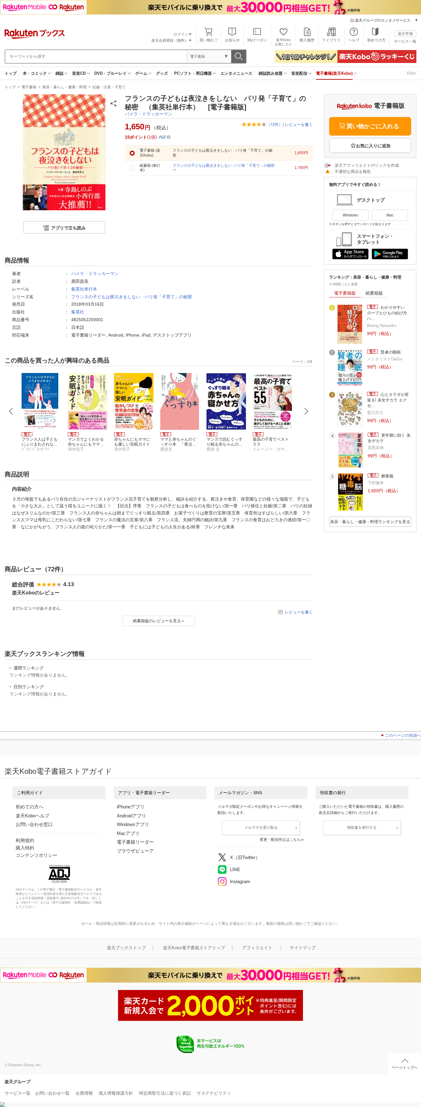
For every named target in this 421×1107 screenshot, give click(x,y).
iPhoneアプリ (131, 806)
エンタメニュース (236, 73)
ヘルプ (353, 40)
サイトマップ (303, 947)
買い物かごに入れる (372, 126)
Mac (390, 215)
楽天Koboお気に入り (283, 42)
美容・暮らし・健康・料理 (64, 87)
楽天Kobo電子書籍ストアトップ (194, 947)
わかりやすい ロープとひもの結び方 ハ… (389, 313)
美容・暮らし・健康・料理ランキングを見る (370, 521)
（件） (274, 124)
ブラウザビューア (135, 850)
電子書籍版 (345, 293)
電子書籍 (29, 87)
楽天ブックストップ (126, 947)
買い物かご (208, 40)
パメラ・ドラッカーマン (148, 113)
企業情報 (84, 1093)
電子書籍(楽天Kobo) (334, 73)
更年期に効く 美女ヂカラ (389, 438)
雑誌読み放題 (271, 73)
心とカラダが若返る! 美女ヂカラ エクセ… (388, 400)
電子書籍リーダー (135, 842)
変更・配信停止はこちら (280, 839)
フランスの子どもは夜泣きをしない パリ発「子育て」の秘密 (131, 296)
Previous (11, 411)
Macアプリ (128, 833)
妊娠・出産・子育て (109, 87)
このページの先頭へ (403, 735)
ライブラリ (331, 40)
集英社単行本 (84, 289)
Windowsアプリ (133, 824)
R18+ (411, 73)
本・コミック (35, 73)
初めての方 (376, 40)
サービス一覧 (405, 41)
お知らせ (232, 40)
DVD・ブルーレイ (110, 73)
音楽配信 (299, 73)
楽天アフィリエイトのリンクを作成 (367, 165)
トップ (11, 73)
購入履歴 (307, 40)
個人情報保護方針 (116, 1093)
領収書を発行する (362, 827)
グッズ (162, 73)
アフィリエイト (257, 947)
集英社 (77, 311)
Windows (350, 215)
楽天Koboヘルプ (32, 815)
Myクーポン (257, 40)
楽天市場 (405, 33)
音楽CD (79, 73)
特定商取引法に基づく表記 (165, 1093)
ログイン (181, 34)
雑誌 (59, 73)
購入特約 (25, 847)
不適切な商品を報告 (353, 171)
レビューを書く (299, 124)
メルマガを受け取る (261, 827)
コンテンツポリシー (36, 855)
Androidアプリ (131, 815)
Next (306, 411)
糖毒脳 (386, 476)
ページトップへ (405, 1067)
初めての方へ (29, 806)
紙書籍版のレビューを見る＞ (159, 620)
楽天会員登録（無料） (169, 40)
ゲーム (141, 73)
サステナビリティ (214, 1093)
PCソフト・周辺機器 (193, 73)
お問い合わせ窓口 (34, 824)
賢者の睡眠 (390, 352)
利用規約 (25, 840)
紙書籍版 (374, 293)
